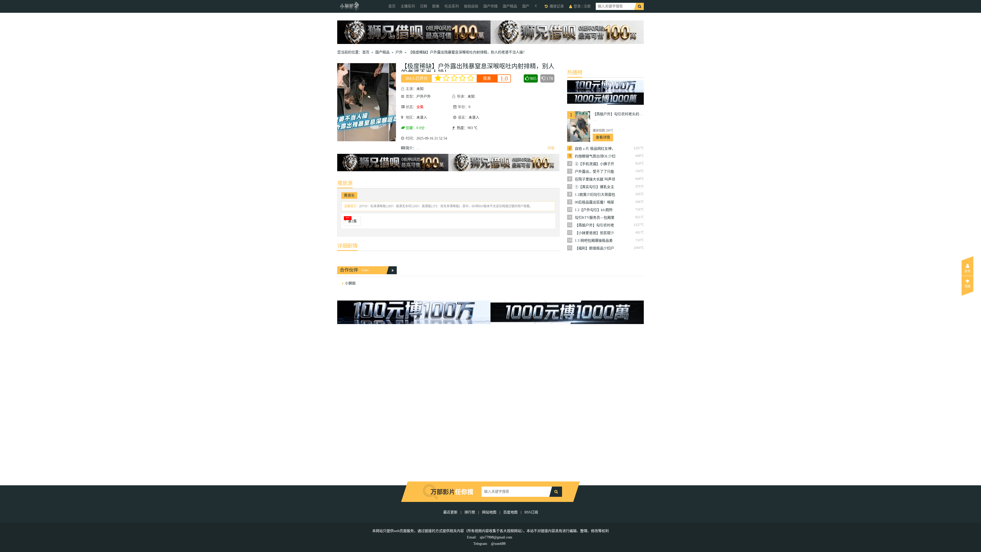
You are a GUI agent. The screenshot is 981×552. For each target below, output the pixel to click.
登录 (577, 6)
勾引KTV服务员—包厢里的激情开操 (594, 218)
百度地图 (510, 512)
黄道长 (349, 195)
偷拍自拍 (471, 6)
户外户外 (423, 96)
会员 (967, 271)
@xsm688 (498, 544)
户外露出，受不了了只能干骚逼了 (594, 172)
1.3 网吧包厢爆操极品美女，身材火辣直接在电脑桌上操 (594, 241)
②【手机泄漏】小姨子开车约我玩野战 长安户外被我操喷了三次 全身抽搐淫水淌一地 (595, 164)
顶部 (967, 286)
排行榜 (469, 512)
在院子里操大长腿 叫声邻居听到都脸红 (595, 179)
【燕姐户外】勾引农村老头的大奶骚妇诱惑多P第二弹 (594, 225)
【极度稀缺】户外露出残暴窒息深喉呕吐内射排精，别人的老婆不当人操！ (467, 52)
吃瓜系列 (452, 6)
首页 (391, 6)
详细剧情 (347, 246)
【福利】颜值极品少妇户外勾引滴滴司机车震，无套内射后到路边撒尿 (594, 248)
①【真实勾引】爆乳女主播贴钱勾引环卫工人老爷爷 (594, 187)
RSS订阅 (531, 512)
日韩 (423, 6)
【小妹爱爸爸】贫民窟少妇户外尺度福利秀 (594, 233)
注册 (587, 6)
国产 (525, 6)
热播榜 (574, 72)
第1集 (352, 221)
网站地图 (489, 512)
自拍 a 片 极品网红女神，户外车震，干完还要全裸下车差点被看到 (595, 149)
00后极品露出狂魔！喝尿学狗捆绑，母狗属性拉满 (594, 202)
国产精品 (510, 6)
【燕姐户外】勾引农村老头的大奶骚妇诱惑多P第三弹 (618, 114)
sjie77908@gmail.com (496, 537)
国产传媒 (490, 6)
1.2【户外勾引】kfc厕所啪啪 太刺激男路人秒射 (594, 210)
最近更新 (450, 512)
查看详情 (603, 137)
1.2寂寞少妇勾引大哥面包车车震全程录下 (595, 195)
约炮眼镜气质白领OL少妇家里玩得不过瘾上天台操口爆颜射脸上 (595, 156)
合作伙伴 (349, 270)
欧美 (435, 6)
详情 (550, 148)
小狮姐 (350, 283)
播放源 (345, 183)
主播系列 (408, 6)
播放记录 (557, 6)
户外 (399, 52)
